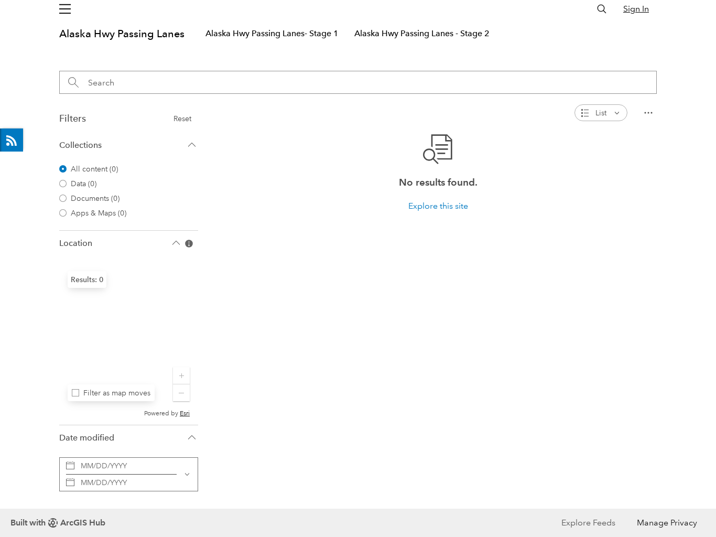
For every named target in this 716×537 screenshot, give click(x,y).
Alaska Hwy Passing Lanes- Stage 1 (272, 33)
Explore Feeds (11, 140)
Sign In (636, 9)
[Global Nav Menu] (65, 9)
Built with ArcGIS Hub (57, 523)
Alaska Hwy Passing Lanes (122, 33)
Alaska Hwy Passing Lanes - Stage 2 (422, 33)
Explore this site (438, 206)
